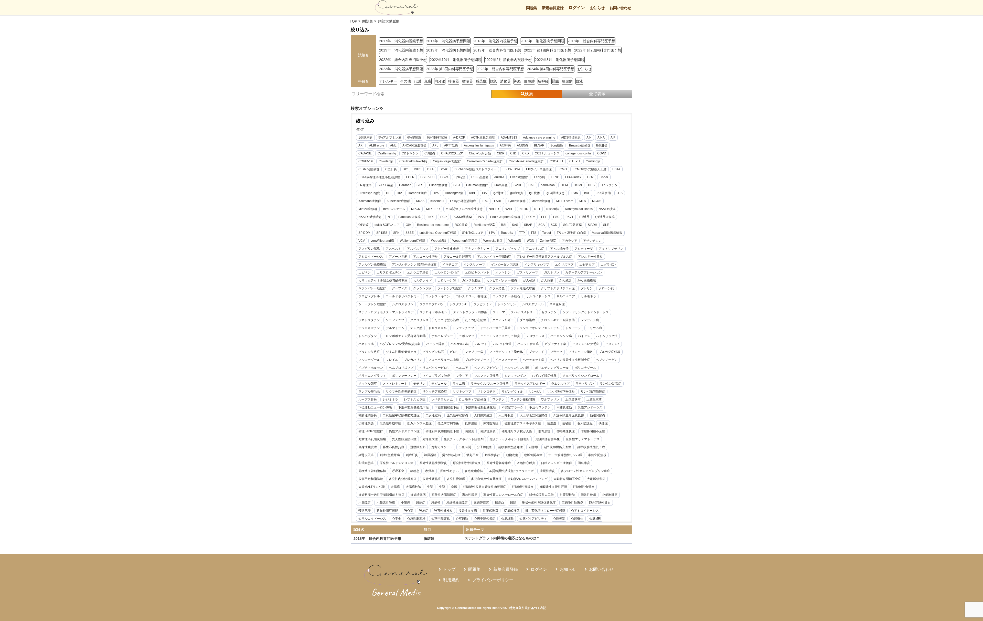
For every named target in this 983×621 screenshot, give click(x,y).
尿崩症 (420, 502)
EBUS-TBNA (511, 169)
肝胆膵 (529, 81)
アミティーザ (583, 248)
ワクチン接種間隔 (522, 399)
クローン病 (606, 288)
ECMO (562, 169)
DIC (405, 169)
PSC (556, 217)
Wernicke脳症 (493, 241)
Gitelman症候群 (477, 185)
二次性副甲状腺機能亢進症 (401, 415)
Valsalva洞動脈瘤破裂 (607, 233)
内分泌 (439, 81)
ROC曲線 (461, 225)
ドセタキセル (437, 328)
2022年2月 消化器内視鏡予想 (508, 60)
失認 (430, 487)
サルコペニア (566, 296)
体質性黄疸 (490, 423)
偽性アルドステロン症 (404, 431)
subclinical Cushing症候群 (438, 233)
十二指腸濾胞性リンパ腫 (565, 455)
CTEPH (574, 161)
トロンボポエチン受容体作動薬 (404, 336)
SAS (515, 225)
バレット (481, 344)
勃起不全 (472, 455)
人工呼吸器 (506, 415)
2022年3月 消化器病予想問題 (559, 60)
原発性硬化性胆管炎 (433, 463)
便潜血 (551, 423)
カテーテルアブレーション (583, 272)
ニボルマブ (466, 336)
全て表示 (597, 94)
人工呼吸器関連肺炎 (533, 415)
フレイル (392, 360)
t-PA (492, 233)
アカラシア (569, 241)
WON (530, 241)
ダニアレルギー (503, 320)
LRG (485, 201)
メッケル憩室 (367, 383)
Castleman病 (387, 153)
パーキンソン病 (561, 336)
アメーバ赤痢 (398, 256)
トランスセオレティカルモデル (538, 328)
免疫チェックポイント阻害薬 (509, 439)
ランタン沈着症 (610, 383)
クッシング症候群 (449, 288)
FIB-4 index (573, 177)
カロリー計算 (447, 280)
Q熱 (408, 225)
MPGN (415, 209)
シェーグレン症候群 (372, 304)
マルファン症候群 (486, 375)
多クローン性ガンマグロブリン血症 (585, 471)
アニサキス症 (535, 248)
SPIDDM (364, 233)
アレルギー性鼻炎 (590, 256)
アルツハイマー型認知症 (494, 256)
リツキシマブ (462, 391)
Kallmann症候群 (369, 201)
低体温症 (471, 423)
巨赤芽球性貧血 (600, 502)
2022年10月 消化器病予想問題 (456, 60)
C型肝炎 (391, 169)
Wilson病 (514, 241)
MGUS (596, 201)
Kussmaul (437, 201)
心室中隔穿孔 (440, 518)
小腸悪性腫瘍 (386, 502)
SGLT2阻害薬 (572, 225)
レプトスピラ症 (414, 399)
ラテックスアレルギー (530, 383)
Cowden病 (386, 161)
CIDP (500, 153)
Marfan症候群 (540, 201)
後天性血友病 (467, 510)
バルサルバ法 (460, 344)
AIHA (601, 137)
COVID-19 (365, 161)
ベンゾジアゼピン (486, 368)
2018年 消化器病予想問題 (542, 41)
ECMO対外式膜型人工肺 (589, 169)
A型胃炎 (522, 145)
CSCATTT (556, 161)
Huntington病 (454, 193)
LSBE (498, 201)
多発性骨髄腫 (456, 479)
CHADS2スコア (452, 153)
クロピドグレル (369, 296)
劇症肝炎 (412, 455)
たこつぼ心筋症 (475, 320)
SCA (541, 225)
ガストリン (551, 272)
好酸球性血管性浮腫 (553, 487)
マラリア (462, 375)
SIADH (592, 225)
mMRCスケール (394, 209)
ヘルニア (462, 368)
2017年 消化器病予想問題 (448, 41)
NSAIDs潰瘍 (607, 209)
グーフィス (399, 288)
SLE (606, 225)
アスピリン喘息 (369, 248)
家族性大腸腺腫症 (444, 495)
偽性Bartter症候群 (370, 431)
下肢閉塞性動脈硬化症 (480, 407)
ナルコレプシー (442, 336)
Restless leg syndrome (433, 225)
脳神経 (543, 81)
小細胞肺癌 (609, 495)
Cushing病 (593, 161)
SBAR (528, 225)
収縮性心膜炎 (526, 463)
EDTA (616, 169)
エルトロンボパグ (446, 272)
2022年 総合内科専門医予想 (403, 60)
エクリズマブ (564, 264)
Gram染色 (501, 185)
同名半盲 (584, 463)
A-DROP (459, 137)
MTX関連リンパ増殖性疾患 (464, 209)
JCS (620, 193)
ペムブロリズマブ (401, 368)
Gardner (405, 185)
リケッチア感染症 (434, 391)
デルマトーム (395, 328)
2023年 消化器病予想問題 (401, 69)
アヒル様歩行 (559, 248)
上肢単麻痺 (594, 399)
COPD (601, 153)
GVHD (518, 185)
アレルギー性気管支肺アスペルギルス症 (544, 256)
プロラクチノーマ (477, 360)
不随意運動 (564, 407)
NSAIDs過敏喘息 (370, 217)
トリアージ (573, 328)
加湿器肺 (430, 455)
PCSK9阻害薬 (462, 217)
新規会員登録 (552, 8)
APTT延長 (451, 145)
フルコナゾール (369, 360)
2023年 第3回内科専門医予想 (449, 69)
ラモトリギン (584, 383)
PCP (443, 217)
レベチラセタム (442, 399)
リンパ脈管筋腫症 (593, 391)
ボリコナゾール (585, 368)
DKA (430, 169)
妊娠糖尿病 (418, 495)
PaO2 (430, 217)
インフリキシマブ (537, 264)
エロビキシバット (477, 272)
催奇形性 (544, 431)
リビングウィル (512, 391)
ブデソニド (536, 352)
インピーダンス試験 (505, 264)
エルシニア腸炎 (418, 272)
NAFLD (494, 209)
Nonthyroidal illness (579, 209)
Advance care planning (539, 137)
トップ (449, 569)
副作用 (533, 447)
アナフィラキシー (477, 248)
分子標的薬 (484, 447)
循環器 (467, 81)
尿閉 (513, 502)
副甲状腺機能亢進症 (557, 447)
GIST (456, 185)
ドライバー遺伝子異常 (495, 328)
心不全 (396, 518)
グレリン (587, 288)
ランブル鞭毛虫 (369, 391)
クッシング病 (422, 288)
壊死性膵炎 (547, 471)
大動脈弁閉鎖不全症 (567, 479)
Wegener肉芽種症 (464, 241)
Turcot (546, 233)
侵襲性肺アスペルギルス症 (522, 423)
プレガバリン (413, 360)
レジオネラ (390, 399)
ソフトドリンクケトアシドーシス (586, 312)
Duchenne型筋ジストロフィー (475, 169)
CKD (525, 153)
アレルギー (388, 81)
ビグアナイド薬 (555, 344)
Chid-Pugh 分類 (480, 153)
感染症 (481, 81)
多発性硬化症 (431, 479)
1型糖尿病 (365, 137)
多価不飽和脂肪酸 (370, 479)
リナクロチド (486, 391)
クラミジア (475, 288)
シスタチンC (458, 304)
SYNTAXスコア (472, 233)
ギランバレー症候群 (372, 288)
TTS (533, 233)
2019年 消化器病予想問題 (448, 50)
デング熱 (416, 328)
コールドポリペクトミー (403, 296)
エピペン (364, 272)
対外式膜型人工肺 (541, 495)
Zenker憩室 (548, 241)
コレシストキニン (437, 296)
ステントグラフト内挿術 (470, 312)
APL (435, 145)
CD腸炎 (429, 153)
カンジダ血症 (471, 280)
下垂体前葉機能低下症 (413, 407)
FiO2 (590, 177)
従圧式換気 (490, 510)
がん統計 (565, 280)
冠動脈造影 (417, 447)
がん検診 (529, 280)
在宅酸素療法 (474, 471)
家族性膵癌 (469, 495)
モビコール (439, 383)
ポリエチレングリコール (552, 368)
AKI (360, 145)
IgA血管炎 (516, 193)
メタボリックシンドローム (580, 375)
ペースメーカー (506, 360)
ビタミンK (612, 344)
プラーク (556, 352)
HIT (388, 193)
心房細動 (507, 518)
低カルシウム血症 (419, 423)
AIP (613, 137)
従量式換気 (511, 510)
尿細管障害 (481, 502)
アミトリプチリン (611, 248)
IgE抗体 (534, 193)
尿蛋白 (499, 502)
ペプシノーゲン (606, 360)
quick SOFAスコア (387, 225)
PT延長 (584, 217)
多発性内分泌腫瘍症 (402, 479)
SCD (554, 225)
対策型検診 (567, 495)
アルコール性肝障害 (457, 256)
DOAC (444, 169)
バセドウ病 (366, 344)
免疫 (427, 81)
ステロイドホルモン (433, 312)
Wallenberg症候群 (412, 241)
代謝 (417, 81)
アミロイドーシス (370, 256)
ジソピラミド (482, 304)
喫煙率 (429, 471)
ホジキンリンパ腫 (517, 368)
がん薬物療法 (587, 280)
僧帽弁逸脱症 (565, 431)
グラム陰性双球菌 (522, 288)
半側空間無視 (597, 455)
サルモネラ (588, 296)
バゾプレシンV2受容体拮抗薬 (400, 344)
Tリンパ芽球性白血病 (571, 233)
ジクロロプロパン (431, 304)
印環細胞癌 (366, 463)
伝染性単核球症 (390, 423)
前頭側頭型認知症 (510, 447)
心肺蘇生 (577, 518)
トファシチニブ (463, 328)
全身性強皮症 (367, 447)
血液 (579, 81)
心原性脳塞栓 (416, 518)
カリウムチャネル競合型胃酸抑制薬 (383, 280)
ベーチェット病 (533, 360)
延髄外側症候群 (387, 510)
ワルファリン (550, 399)
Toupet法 (507, 233)
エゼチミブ (587, 264)
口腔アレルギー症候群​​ (556, 463)
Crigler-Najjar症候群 (447, 161)
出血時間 (465, 447)
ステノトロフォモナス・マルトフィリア (386, 312)
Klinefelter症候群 (398, 201)
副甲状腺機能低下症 (591, 447)
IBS (484, 193)
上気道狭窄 (573, 399)
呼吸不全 (398, 471)
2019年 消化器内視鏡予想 (401, 50)
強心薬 (408, 510)
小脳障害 (364, 502)
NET (537, 209)
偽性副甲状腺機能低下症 (442, 431)
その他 (405, 81)
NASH (509, 209)
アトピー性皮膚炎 (446, 248)
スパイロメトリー (523, 312)
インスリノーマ (474, 264)
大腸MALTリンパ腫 (371, 487)
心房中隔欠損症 (484, 518)
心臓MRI (595, 518)
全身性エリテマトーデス (583, 439)
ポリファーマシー (404, 375)
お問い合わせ (620, 8)
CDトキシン (410, 153)
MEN (582, 201)
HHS (591, 185)
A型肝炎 (505, 145)
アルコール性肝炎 (425, 256)
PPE (544, 217)
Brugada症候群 (579, 145)
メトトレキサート (395, 383)
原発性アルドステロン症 (396, 463)
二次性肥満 (433, 415)
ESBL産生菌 (479, 177)
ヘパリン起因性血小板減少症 (570, 360)
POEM (530, 217)
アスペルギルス (418, 248)
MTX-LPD (433, 209)
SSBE (409, 233)
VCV (361, 241)
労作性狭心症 (451, 455)
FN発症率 (365, 185)
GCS (419, 185)
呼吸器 (453, 81)
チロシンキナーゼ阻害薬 (558, 320)
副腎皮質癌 (366, 455)
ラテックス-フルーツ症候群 (490, 383)
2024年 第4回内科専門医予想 (550, 69)
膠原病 (567, 81)
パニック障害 (435, 344)
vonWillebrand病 (382, 241)
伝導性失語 (366, 423)
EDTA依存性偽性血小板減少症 (379, 177)
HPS (436, 193)
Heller (578, 185)
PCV (481, 217)
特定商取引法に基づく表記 (527, 608)
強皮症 (423, 510)
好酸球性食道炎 (583, 487)
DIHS (417, 169)
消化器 (505, 81)
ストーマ (499, 312)
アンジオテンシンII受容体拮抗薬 (414, 264)
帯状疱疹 (364, 510)
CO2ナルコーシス (547, 153)
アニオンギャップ (507, 248)
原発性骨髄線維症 (498, 463)
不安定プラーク (512, 407)
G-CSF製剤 (385, 185)
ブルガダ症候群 (609, 352)
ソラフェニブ (395, 320)
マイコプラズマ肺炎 (436, 375)
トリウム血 (594, 328)
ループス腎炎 (367, 399)
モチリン (419, 383)
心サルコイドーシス (372, 518)
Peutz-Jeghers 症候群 (505, 217)
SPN (396, 233)
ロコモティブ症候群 (472, 399)
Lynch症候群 (517, 201)
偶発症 (603, 423)
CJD (513, 153)
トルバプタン (367, 336)
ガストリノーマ (527, 272)
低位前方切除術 (448, 423)
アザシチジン (592, 241)
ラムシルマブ (560, 383)
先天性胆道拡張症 (404, 439)
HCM (564, 185)
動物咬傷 (512, 455)
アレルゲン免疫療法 (372, 264)
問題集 (531, 8)
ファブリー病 (474, 352)
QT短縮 (363, 225)
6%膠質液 (414, 137)
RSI (503, 225)
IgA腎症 (498, 193)
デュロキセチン (369, 328)
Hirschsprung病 (369, 193)
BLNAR (539, 145)
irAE (587, 193)
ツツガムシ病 (590, 320)
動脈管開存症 (533, 455)
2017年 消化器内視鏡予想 (401, 41)
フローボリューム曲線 (443, 360)
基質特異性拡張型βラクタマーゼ (511, 471)
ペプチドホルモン (370, 368)
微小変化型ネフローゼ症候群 (545, 510)
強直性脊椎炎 (443, 510)
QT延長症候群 (605, 217)
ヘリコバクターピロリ (434, 368)
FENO (555, 177)
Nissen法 (552, 209)
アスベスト (393, 248)
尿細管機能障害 (457, 502)
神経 (517, 81)
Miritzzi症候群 (367, 209)
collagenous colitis (578, 153)
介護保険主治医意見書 (568, 415)
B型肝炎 (601, 145)
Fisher (604, 177)
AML (393, 145)
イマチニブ (450, 264)
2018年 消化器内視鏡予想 (495, 41)
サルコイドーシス (538, 296)
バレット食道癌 (528, 344)
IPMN (574, 193)
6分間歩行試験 (437, 137)
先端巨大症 (430, 439)
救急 (493, 81)
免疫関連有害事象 (547, 439)
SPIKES (381, 233)
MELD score (564, 201)
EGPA (444, 177)
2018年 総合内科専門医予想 (591, 41)
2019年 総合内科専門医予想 (497, 50)
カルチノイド (422, 280)
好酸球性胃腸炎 (522, 487)
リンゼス (535, 391)
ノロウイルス (535, 336)
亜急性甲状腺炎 (457, 415)
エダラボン (608, 264)
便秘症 (566, 423)
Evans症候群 (519, 177)
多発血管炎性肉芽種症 (486, 479)
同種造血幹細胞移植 (372, 471)
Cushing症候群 (368, 169)
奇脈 (454, 487)
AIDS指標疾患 (571, 137)
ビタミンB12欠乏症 (585, 344)
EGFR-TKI (427, 177)
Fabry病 (539, 177)
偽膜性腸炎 (488, 431)
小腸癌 (405, 502)
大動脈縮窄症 (596, 479)
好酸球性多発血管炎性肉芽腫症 (484, 487)
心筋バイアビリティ (533, 518)
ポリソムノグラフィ (372, 375)
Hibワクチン (609, 185)
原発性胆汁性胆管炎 (466, 463)
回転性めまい (449, 471)
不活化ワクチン (540, 407)
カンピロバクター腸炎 (501, 280)
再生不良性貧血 (393, 447)
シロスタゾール (532, 304)
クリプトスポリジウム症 (558, 288)
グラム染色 (497, 288)
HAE (531, 185)
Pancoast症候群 (409, 217)
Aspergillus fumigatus (479, 145)
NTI (390, 217)
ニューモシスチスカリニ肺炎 (500, 336)
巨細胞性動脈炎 (572, 502)
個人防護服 (585, 423)
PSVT (569, 217)
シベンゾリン (507, 304)
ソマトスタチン (369, 320)
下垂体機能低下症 (447, 407)
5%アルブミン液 (389, 137)
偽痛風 (469, 431)
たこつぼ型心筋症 (446, 320)
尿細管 (435, 502)
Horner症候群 (417, 193)
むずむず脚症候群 (544, 375)
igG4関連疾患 (555, 193)
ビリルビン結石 (433, 352)
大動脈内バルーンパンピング (528, 479)
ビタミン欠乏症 (369, 352)
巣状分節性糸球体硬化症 (539, 502)
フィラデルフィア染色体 (506, 352)
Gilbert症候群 (438, 185)
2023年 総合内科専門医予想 (500, 69)
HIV (399, 193)
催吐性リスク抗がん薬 (516, 431)
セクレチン (549, 312)
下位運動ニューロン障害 (375, 407)
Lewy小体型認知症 (463, 201)
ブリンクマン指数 (580, 352)
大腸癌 (395, 487)
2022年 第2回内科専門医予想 (597, 50)
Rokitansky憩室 (484, 225)
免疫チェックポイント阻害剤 (464, 439)
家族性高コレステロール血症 (503, 495)
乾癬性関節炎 (367, 415)
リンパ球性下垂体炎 (561, 391)
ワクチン (498, 399)
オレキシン (503, 272)
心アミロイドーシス (585, 510)
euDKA (499, 177)
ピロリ (454, 352)
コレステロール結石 (506, 296)
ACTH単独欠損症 (483, 137)
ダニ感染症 (527, 320)
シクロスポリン (402, 304)
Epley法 (459, 177)
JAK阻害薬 (603, 193)
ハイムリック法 (606, 336)
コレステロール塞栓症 (471, 296)
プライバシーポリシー (492, 580)
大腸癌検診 (413, 487)
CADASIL (365, 153)
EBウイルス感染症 (539, 169)
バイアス (584, 336)
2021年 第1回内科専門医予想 (547, 50)
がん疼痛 (547, 280)
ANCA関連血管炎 (414, 145)
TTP (522, 233)
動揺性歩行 (492, 455)
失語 (442, 487)
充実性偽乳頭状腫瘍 (372, 439)
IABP (472, 193)
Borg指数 (556, 145)
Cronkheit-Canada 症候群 (485, 161)
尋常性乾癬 (588, 495)
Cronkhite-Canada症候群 (526, 161)
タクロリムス (419, 320)
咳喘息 (414, 471)
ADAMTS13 (509, 137)
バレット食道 (502, 344)
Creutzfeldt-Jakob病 (413, 161)
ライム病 (459, 383)
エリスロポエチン (389, 272)
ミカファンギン (515, 375)
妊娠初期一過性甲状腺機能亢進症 (381, 495)
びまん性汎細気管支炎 (401, 352)
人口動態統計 (483, 415)
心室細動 (462, 518)
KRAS (420, 201)
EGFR (410, 177)
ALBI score (376, 145)
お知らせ (597, 8)
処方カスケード (442, 447)
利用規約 (451, 580)
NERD (523, 209)
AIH (589, 137)
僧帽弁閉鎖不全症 (593, 431)
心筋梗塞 (559, 518)
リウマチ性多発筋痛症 (401, 391)
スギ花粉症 (557, 304)
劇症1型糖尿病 (390, 455)
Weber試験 (438, 241)
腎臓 (555, 81)
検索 (529, 94)
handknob (548, 185)
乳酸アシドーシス (590, 407)
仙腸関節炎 (597, 415)
